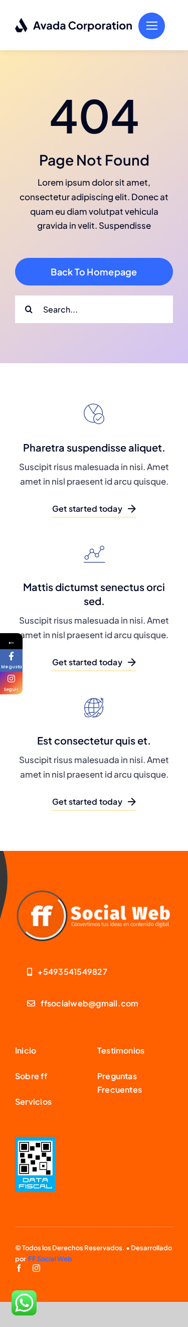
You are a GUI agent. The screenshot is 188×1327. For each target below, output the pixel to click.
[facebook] (19, 1268)
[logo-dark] (74, 21)
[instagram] (36, 1268)
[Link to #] (151, 26)
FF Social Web (50, 1259)
